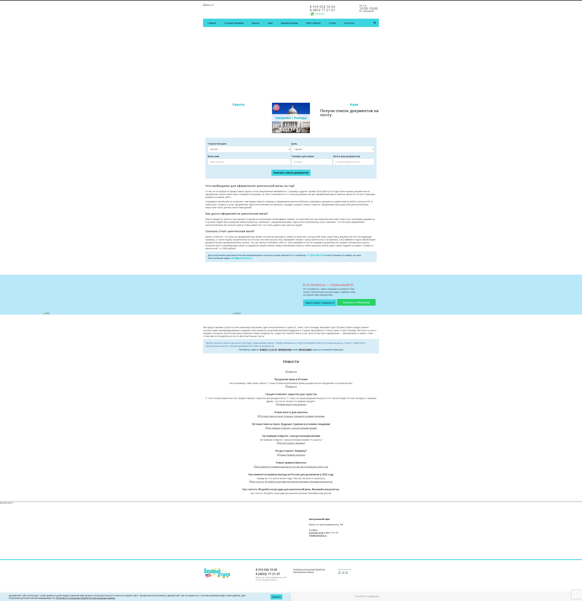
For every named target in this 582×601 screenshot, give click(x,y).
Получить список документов (291, 172)
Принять (276, 596)
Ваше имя (213, 156)
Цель (294, 143)
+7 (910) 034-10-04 (316, 255)
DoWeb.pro (374, 596)
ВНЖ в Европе (313, 23)
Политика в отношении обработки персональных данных (309, 570)
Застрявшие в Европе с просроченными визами (291, 436)
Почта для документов (346, 156)
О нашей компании (234, 23)
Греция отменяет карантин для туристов (291, 394)
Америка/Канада (289, 23)
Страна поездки (217, 143)
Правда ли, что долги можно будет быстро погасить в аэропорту (291, 478)
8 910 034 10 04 (322, 6)
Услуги (332, 23)
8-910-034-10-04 (316, 532)
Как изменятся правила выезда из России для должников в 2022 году (291, 474)
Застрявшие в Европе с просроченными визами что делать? (291, 439)
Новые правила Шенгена (291, 462)
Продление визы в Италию (291, 379)
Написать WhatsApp (356, 302)
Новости (291, 361)
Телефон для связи (302, 156)
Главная (211, 23)
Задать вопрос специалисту (319, 302)
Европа (255, 23)
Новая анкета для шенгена (291, 412)
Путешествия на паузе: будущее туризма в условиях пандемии (291, 424)
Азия (270, 23)
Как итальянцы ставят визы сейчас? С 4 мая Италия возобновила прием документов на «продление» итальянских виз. (291, 383)
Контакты (349, 23)
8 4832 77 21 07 (322, 10)
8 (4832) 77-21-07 (268, 574)
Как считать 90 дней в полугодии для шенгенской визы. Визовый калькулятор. (291, 489)
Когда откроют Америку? (291, 450)
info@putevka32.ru (241, 258)
